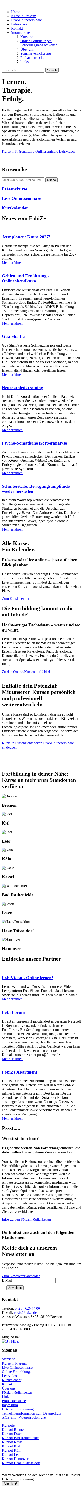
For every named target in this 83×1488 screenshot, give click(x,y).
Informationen (21, 33)
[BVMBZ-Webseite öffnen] (10, 1341)
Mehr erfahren (12, 263)
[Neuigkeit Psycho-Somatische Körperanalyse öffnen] (41, 434)
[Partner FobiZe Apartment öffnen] (41, 1063)
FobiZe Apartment (19, 1072)
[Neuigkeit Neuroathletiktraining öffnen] (41, 379)
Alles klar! (10, 1483)
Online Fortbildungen (36, 41)
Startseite (8, 1359)
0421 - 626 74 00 (27, 1308)
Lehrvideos (19, 24)
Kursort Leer (11, 1454)
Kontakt (17, 28)
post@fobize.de (25, 1312)
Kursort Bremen (13, 1429)
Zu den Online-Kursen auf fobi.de (26, 672)
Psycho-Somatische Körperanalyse (34, 443)
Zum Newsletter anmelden (21, 1276)
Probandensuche (32, 58)
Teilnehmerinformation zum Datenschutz (31, 1413)
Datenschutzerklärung (18, 1409)
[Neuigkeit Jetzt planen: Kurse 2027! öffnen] (41, 228)
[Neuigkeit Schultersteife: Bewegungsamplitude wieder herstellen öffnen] (41, 477)
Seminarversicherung (35, 53)
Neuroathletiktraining (22, 387)
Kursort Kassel (13, 1442)
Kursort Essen (12, 1434)
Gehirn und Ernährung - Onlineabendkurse (25, 278)
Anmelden (15, 1287)
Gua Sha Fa (13, 336)
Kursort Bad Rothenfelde (20, 1438)
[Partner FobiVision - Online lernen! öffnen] (41, 969)
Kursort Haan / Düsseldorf (21, 1463)
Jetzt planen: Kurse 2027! (26, 236)
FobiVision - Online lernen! (27, 977)
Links (24, 62)
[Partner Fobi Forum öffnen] (41, 1003)
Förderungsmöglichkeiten (38, 45)
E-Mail (7, 1280)
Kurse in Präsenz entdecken (22, 743)
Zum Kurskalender (15, 598)
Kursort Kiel (11, 1446)
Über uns (27, 49)
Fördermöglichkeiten (17, 1392)
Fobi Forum (13, 1012)
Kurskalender (11, 1380)
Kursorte (26, 37)
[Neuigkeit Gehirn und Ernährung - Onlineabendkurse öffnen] (41, 267)
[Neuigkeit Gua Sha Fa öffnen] (41, 327)
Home (15, 12)
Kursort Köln (11, 1450)
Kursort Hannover (15, 1459)
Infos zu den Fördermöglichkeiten (26, 1219)
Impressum (10, 1405)
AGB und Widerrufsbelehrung (24, 1417)
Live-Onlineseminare (26, 20)
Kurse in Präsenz (23, 16)
